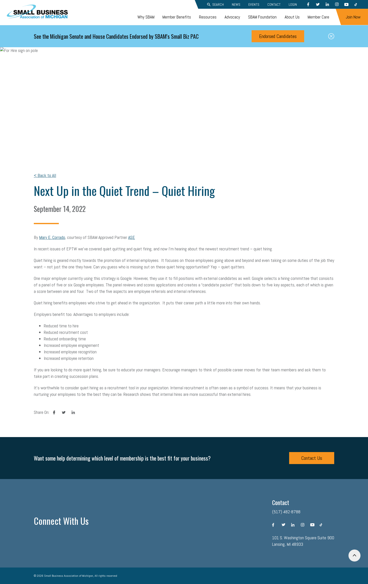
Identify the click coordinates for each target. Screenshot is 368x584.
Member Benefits (176, 17)
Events (253, 4)
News (236, 4)
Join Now (353, 17)
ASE (131, 237)
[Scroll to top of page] (354, 556)
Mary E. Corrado (52, 237)
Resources (208, 17)
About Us (292, 17)
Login (293, 4)
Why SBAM (145, 17)
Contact (274, 4)
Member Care (318, 17)
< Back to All (45, 175)
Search (218, 4)
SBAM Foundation (262, 17)
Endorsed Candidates (278, 36)
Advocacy (232, 17)
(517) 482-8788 (286, 512)
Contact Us (311, 458)
